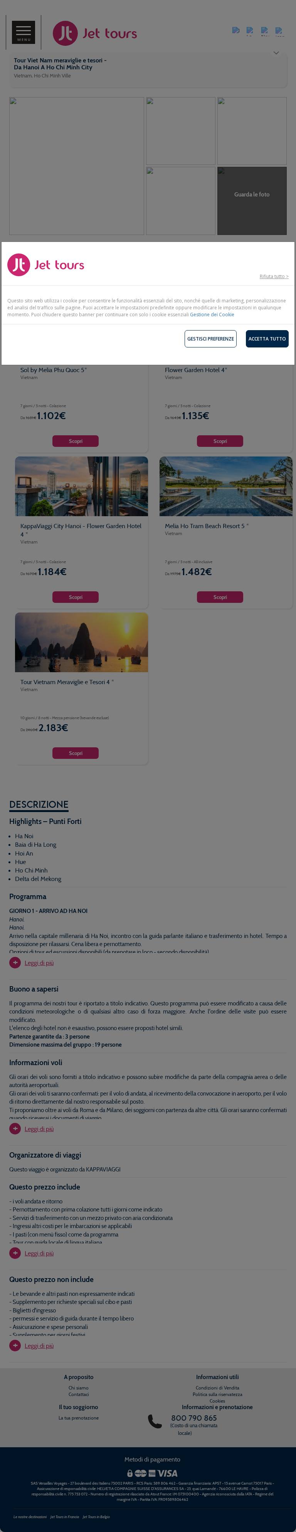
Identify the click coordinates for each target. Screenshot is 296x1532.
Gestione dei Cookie (212, 314)
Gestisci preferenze (210, 339)
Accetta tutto (267, 339)
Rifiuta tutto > (274, 276)
